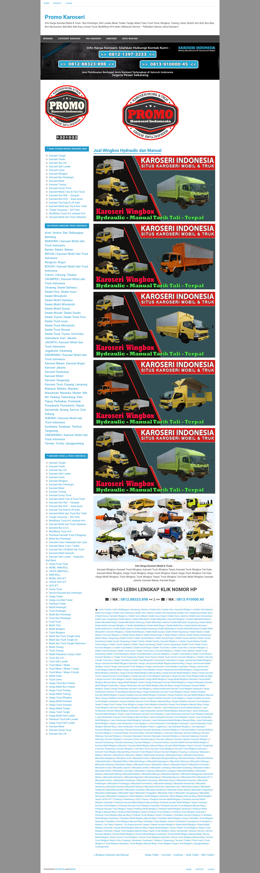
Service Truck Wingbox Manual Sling (187, 837)
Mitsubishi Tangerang (202, 790)
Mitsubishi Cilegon (123, 764)
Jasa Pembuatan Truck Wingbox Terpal (136, 726)
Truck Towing (56, 650)
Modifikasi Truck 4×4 (60, 531)
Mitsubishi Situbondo (154, 786)
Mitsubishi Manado (171, 774)
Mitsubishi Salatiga (163, 783)
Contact (57, 3)
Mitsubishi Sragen (190, 786)
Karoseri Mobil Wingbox (196, 742)
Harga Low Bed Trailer (61, 600)
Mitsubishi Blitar (120, 761)
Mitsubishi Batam (205, 758)
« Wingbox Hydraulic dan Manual (111, 854)
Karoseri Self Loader (60, 166)
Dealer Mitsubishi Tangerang (184, 622)
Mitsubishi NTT (204, 777)
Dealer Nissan (196, 632)
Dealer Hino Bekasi (203, 609)
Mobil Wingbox (136, 796)
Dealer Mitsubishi (141, 619)
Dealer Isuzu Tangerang (106, 619)
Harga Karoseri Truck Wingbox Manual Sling (192, 676)
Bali (115, 609)
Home (46, 3)
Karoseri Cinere (132, 739)
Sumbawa (136, 840)
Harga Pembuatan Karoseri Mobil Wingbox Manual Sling (146, 685)
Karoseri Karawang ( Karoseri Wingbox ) (133, 742)
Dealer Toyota (138, 641)
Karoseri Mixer (56, 181)
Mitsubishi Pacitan (103, 780)
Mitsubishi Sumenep (134, 790)
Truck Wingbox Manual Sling (143, 843)
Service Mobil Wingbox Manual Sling (184, 834)
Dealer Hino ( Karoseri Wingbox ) (178, 609)
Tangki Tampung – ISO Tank (64, 209)
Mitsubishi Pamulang (147, 780)
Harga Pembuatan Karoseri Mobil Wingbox (165, 682)
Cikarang (50, 287)
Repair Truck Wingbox (187, 827)
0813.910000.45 (190, 599)
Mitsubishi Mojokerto (113, 777)
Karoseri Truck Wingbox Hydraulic (190, 748)
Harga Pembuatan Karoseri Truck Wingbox (131, 688)
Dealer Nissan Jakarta (175, 635)
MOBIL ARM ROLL (58, 567)
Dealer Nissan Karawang (198, 635)
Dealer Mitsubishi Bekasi (198, 619)
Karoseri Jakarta (164, 739)
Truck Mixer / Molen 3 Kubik (64, 672)
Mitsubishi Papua (167, 780)
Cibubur (72, 275)
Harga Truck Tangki (59, 712)
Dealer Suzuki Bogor (164, 638)
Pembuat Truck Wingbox (159, 812)
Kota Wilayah (130, 38)
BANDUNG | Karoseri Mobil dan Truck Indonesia (65, 243)
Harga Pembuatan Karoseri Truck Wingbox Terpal (166, 692)
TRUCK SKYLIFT (58, 582)
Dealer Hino (155, 609)
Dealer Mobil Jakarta (123, 628)
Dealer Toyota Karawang (143, 644)
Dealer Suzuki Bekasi (144, 638)
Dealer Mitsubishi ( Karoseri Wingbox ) (168, 619)
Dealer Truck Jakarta (184, 651)
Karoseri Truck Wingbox (162, 748)
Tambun (157, 840)
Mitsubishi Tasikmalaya (106, 793)
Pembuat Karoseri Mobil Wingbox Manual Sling (136, 802)
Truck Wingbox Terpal (168, 843)
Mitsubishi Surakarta (155, 790)
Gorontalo (159, 660)
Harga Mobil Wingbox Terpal (131, 682)
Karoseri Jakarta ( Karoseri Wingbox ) (191, 739)
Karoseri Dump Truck (60, 188)
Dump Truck (55, 589)
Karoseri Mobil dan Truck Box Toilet (68, 206)
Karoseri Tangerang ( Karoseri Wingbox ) (115, 748)
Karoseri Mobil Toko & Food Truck (67, 191)
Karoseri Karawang (104, 742)
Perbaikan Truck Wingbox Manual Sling (124, 821)
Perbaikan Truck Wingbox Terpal (158, 821)
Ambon (108, 609)
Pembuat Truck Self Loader (63, 719)
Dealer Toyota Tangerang (168, 644)
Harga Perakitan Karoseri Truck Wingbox (166, 698)
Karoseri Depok (148, 739)
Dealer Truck (187, 644)
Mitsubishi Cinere (142, 764)
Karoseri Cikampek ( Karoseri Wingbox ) (161, 736)
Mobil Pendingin (57, 607)
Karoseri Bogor (121, 733)
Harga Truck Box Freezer (62, 683)
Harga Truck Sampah (60, 704)
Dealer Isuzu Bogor (157, 616)
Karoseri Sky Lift (58, 162)
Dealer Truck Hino (161, 647)
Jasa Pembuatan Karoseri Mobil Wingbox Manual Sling (165, 711)
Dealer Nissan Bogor (153, 635)
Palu (138, 799)
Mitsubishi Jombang (160, 767)
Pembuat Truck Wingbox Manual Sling (112, 815)
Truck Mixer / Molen (59, 665)
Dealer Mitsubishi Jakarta (157, 622)
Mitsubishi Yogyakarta (117, 796)
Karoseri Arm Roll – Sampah (64, 195)
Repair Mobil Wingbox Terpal (162, 827)
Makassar (204, 752)
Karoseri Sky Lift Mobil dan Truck (66, 549)
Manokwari (118, 755)
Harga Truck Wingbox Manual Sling (185, 704)
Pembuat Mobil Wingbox (145, 809)
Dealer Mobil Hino (175, 625)
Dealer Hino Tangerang (188, 613)
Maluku (98, 755)
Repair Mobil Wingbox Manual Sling (130, 827)
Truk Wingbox (186, 843)
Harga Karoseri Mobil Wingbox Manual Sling (140, 673)
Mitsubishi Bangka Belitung (164, 758)
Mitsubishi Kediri (201, 767)
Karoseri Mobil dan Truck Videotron (67, 217)
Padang (118, 799)
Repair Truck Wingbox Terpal (162, 831)
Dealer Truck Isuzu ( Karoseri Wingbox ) (155, 651)
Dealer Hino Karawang (165, 613)
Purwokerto (205, 821)
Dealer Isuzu (207, 613)
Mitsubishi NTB (188, 777)
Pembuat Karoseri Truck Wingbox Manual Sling (182, 805)
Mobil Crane (55, 676)
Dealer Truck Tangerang (125, 657)
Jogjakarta (161, 726)
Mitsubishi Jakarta (121, 767)
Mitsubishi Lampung (144, 771)
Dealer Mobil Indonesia (195, 625)
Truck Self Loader (58, 661)
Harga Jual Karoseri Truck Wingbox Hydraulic (167, 666)
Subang (126, 840)
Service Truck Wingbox (127, 837)
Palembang (128, 799)
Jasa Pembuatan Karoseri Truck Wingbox (144, 714)
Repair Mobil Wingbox (186, 824)
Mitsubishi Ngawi (152, 777)
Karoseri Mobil (177, 742)
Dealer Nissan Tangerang (106, 638)
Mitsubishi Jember (140, 767)
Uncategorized (102, 846)
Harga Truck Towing (59, 690)
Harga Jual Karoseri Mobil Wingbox (194, 660)
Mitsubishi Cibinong (179, 761)
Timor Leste (197, 840)
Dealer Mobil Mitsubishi (188, 628)
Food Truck (55, 621)
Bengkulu (51, 262)
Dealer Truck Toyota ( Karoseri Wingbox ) (177, 657)
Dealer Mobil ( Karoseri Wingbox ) (110, 625)
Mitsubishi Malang (112, 774)
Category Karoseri (69, 38)
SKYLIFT (53, 585)
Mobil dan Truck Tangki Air (63, 639)
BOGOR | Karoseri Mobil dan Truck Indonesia (66, 268)
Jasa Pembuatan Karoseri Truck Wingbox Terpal (171, 717)
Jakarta (157, 707)
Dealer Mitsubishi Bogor (106, 622)
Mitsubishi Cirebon (160, 764)
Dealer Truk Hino (205, 657)
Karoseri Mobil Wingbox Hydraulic (110, 745)
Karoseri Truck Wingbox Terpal (145, 752)
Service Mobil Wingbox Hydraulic (151, 834)
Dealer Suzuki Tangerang (118, 641)
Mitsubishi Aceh (123, 758)
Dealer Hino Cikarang (123, 613)
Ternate (178, 840)
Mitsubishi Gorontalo (198, 764)
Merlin (73, 869)
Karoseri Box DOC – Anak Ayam (66, 199)
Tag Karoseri (93, 38)
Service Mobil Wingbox (123, 834)
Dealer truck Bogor (142, 647)
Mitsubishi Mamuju (151, 774)
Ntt (47, 397)
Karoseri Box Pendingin (61, 177)
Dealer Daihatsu (67, 287)
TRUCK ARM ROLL (59, 571)
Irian (149, 707)
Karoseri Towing (57, 184)
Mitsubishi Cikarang (104, 764)
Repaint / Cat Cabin (104, 824)
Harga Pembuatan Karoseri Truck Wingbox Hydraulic (177, 688)
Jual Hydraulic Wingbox (179, 726)
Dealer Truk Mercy (122, 660)
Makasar (50, 388)
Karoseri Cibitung (192, 733)
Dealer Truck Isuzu (126, 651)
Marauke (130, 755)
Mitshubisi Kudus (174, 755)
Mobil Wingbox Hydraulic (156, 796)
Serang (192, 831)
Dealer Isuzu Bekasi (138, 616)
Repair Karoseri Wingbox (162, 824)
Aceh (101, 609)
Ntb (85, 393)
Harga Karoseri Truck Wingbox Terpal (113, 679)
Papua (145, 799)
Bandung (135, 609)
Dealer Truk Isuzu (104, 660)
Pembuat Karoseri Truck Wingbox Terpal (113, 809)
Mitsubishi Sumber (115, 790)
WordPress (60, 869)
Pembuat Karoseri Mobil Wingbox (165, 799)
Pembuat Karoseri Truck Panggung (67, 535)
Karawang (118, 730)
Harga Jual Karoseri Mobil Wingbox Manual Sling (161, 663)
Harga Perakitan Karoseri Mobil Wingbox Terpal (123, 698)
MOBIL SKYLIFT (57, 578)
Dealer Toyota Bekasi (189, 641)
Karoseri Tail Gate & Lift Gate (64, 202)
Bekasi (69, 249)
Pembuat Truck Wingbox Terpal (146, 815)
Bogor (62, 262)
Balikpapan (124, 609)
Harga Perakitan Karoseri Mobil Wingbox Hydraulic (142, 695)
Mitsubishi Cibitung (199, 761)
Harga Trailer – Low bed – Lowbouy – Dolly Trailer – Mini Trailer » (180, 854)
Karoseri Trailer (57, 159)
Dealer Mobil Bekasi (137, 625)
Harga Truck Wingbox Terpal (132, 707)
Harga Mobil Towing (60, 694)
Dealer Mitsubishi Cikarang (131, 622)
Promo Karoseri (65, 17)
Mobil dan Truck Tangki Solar (64, 636)
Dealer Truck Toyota (147, 657)
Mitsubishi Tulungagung (186, 793)
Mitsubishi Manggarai (191, 774)
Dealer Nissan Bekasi (132, 635)
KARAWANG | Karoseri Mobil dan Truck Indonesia (66, 357)
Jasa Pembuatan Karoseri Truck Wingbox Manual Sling (121, 717)
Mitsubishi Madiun (186, 771)
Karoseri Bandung (133, 730)
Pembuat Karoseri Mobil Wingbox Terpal (178, 802)
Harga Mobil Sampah (60, 701)
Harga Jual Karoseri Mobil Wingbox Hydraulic (116, 663)
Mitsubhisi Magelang (105, 758)
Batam (59, 249)
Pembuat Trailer (57, 603)
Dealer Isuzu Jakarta (177, 616)
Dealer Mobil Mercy (167, 628)
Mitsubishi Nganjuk (134, 777)
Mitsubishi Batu (103, 761)
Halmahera (171, 660)
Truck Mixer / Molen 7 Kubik (64, 668)
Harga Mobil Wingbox (156, 679)
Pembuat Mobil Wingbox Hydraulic (175, 809)
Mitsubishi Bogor (137, 761)
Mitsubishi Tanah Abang (178, 790)
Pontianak (180, 821)
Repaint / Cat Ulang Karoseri (128, 824)
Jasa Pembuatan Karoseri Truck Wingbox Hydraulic (189, 714)
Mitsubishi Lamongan (123, 771)
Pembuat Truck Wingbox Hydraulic (189, 812)
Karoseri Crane (57, 170)
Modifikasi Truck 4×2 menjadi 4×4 (67, 213)
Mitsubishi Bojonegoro (157, 761)
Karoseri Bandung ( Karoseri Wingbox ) (162, 730)
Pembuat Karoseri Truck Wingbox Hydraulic (139, 805)
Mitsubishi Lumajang (166, 771)
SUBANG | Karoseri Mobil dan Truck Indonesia (63, 420)
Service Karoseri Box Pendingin (65, 592)
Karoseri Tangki (57, 155)
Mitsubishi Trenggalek (146, 793)
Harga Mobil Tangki (59, 708)
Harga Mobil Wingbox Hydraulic (182, 679)
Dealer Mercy (125, 619)
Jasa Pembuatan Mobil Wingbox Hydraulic (130, 720)
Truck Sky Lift (56, 657)
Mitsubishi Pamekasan (124, 780)
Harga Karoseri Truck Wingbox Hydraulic (151, 676)
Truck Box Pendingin (60, 618)
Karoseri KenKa (161, 742)
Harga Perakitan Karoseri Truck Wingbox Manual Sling (145, 701)
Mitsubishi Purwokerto (141, 783)
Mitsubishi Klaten (103, 771)
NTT (110, 799)
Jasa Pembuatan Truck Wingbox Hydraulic (168, 723)
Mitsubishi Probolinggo (119, 783)
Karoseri (111, 38)
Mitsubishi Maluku (131, 774)
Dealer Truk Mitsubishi (143, 660)
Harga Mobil (138, 679)
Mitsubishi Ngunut (171, 777)
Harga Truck (108, 704)
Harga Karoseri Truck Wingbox (116, 676)
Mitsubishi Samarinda (184, 783)
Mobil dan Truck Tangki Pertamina (67, 643)
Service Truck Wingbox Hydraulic (154, 837)
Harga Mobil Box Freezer (62, 686)
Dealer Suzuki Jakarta (186, 638)
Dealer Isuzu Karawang (200, 616)
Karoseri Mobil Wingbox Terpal (178, 745)
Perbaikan (167, 815)
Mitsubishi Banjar (187, 758)
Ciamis (49, 275)
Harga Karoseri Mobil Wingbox (178, 669)
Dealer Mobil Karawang (146, 628)
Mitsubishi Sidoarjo (134, 786)
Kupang (183, 752)
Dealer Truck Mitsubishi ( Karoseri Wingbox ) (150, 654)
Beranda (48, 38)
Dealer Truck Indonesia (105, 651)
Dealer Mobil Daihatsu (59, 300)
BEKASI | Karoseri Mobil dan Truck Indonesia (66, 256)
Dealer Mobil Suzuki (155, 632)
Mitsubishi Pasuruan (186, 780)
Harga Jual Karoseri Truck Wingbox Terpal (142, 669)
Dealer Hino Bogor (103, 613)
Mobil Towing (56, 647)
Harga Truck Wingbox (126, 704)
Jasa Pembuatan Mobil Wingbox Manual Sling (173, 720)
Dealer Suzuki (126, 638)
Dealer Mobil (205, 622)
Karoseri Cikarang (190, 736)
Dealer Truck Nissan (182, 654)
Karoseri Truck (142, 748)
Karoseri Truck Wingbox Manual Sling (112, 752)
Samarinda (182, 831)
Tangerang (168, 840)
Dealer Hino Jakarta (144, 613)
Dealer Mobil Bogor (156, 625)
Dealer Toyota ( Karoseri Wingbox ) (162, 641)
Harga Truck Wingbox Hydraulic (152, 704)
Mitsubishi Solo (173, 786)
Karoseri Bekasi (188, 730)
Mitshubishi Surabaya (154, 755)
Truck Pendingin (57, 610)
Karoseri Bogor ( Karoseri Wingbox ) (147, 733)
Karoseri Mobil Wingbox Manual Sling (145, 745)
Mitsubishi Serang (115, 786)
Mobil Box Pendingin (60, 538)
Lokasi (68, 3)
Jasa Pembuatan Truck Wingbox (132, 723)
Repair (146, 824)
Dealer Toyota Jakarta (120, 644)
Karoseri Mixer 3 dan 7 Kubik (64, 545)
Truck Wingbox (57, 632)
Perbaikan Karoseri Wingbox (187, 815)
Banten (145, 609)
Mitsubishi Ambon (141, 758)
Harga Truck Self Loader (62, 722)
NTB (105, 799)
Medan (139, 755)
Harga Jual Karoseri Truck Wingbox (127, 666)
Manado (108, 755)
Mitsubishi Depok (179, 764)
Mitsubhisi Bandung (193, 755)
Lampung (193, 752)
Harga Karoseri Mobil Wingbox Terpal (179, 673)
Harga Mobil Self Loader (62, 715)
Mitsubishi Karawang (182, 767)
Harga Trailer (56, 596)
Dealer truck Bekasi (123, 647)
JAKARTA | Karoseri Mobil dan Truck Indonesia (64, 344)
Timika (187, 840)
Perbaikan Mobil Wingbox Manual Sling (138, 818)
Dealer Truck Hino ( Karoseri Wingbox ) (189, 647)
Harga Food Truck (58, 564)
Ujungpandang (201, 843)
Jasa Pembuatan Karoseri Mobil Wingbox (181, 707)
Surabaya (147, 840)
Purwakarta (192, 821)
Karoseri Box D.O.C (59, 527)
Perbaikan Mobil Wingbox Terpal (173, 818)
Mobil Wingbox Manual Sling (183, 796)
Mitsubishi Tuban (166, 793)
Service (200, 831)
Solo (119, 840)
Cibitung (60, 275)
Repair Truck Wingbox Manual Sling (130, 831)
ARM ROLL (55, 574)
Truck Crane (55, 679)
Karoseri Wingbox (169, 752)
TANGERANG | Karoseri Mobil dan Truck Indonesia (66, 437)
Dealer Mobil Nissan (135, 632)
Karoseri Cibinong (173, 733)
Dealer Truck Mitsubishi (117, 654)
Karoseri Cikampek (132, 736)
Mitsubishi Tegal (126, 793)
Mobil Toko (55, 625)
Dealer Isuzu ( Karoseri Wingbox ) (111, 616)
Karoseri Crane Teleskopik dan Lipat (68, 542)
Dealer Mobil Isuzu (103, 628)
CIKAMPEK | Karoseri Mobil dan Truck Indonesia (65, 281)
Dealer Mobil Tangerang (177, 632)
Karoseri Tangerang (203, 745)
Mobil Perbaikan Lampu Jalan (65, 654)
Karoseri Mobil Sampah (61, 553)
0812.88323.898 (134, 599)
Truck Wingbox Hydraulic (116, 843)
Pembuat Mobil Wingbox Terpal (132, 812)
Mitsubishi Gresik (103, 767)
